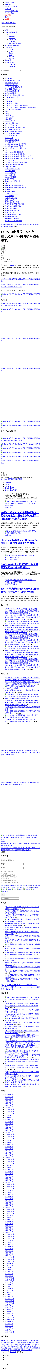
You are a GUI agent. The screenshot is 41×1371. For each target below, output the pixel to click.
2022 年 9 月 (9, 1190)
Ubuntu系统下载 (10, 177)
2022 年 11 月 (9, 1186)
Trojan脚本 (8, 101)
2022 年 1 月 (9, 1207)
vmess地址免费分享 (11, 83)
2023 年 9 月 (9, 1165)
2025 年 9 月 (9, 1115)
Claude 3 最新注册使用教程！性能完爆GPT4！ (21, 1037)
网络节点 (24, 1342)
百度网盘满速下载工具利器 (14, 204)
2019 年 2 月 (9, 1274)
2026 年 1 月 (9, 1107)
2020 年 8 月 (9, 1242)
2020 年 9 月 (9, 1240)
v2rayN (7, 113)
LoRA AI (8, 486)
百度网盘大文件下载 (12, 202)
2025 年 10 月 (9, 1113)
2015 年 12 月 (9, 1332)
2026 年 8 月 (9, 1095)
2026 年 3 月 (9, 1103)
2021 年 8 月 (9, 1217)
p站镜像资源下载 (11, 198)
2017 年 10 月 (9, 1303)
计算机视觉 (11, 226)
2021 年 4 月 (9, 1226)
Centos (11, 51)
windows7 (12, 36)
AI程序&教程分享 (11, 559)
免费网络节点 (9, 78)
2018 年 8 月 (9, 1284)
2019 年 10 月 (9, 1261)
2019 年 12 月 (9, 1257)
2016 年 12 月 (9, 1317)
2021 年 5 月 (9, 1224)
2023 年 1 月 (9, 1182)
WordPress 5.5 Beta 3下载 (13, 214)
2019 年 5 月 (9, 1269)
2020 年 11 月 (9, 1236)
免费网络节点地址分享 (13, 81)
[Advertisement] (20, 324)
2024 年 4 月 (9, 1151)
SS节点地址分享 (10, 93)
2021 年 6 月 (9, 1222)
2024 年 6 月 (9, 1147)
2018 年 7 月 (9, 1286)
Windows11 (12, 41)
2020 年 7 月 (9, 1244)
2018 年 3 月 (9, 1294)
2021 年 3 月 (9, 1228)
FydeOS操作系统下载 (12, 169)
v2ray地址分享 (10, 117)
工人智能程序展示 (11, 490)
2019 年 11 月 (9, 1259)
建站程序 (12, 66)
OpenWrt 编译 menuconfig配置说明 (16, 162)
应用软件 (12, 64)
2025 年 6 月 (9, 1122)
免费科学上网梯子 (26, 1350)
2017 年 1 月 (9, 1315)
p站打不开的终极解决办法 (14, 185)
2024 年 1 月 (9, 1157)
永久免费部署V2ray (11, 125)
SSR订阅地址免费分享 (12, 133)
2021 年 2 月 (9, 1230)
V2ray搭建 (8, 119)
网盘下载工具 (9, 212)
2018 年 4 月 (9, 1292)
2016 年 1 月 (9, 1330)
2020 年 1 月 (9, 1255)
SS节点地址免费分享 (12, 91)
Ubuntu (11, 49)
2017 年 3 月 (9, 1313)
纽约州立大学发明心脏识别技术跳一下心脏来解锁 (22, 971)
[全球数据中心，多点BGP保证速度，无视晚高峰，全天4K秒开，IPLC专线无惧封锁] (20, 370)
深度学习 (32, 224)
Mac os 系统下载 (10, 173)
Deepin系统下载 (10, 166)
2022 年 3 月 (9, 1203)
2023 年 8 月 (9, 1167)
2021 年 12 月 (9, 1209)
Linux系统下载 (10, 171)
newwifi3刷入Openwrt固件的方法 (16, 148)
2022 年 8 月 (9, 1192)
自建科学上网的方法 (31, 1344)
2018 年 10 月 (9, 1280)
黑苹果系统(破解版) (12, 45)
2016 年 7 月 (9, 1324)
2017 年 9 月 (9, 1305)
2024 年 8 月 (9, 1142)
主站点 (7, 17)
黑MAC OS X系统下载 (12, 181)
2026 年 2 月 (9, 1105)
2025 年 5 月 (9, 1124)
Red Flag (12, 58)
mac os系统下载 (10, 175)
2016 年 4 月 (9, 1326)
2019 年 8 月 (9, 1263)
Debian (11, 53)
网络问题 (8, 60)
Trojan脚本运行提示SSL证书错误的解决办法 (20, 107)
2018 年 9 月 (9, 1282)
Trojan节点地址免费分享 (13, 109)
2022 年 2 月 (9, 1205)
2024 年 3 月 (9, 1153)
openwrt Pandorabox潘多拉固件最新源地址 (19, 158)
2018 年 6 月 (9, 1288)
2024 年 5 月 (9, 1149)
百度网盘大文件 (10, 200)
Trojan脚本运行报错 (11, 103)
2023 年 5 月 (9, 1174)
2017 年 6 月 (9, 1307)
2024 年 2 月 (9, 1155)
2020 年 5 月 (9, 1249)
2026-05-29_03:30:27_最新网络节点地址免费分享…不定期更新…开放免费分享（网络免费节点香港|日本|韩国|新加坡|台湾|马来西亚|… (22, 630)
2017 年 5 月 (9, 1309)
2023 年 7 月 (9, 1169)
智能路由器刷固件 (11, 7)
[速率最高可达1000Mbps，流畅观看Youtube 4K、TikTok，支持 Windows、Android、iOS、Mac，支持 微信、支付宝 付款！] (20, 287)
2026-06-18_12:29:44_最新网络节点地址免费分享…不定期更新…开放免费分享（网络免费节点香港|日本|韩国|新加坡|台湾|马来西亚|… (22, 667)
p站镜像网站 (9, 196)
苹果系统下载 (9, 179)
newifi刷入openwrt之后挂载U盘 (15, 144)
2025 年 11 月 (9, 1111)
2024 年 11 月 (9, 1136)
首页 (6, 30)
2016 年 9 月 (9, 1322)
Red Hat (11, 56)
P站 (6, 183)
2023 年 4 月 (9, 1176)
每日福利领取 (9, 13)
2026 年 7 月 (9, 1097)
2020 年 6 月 (9, 1247)
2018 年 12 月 (9, 1278)
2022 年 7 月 (9, 1194)
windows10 (12, 39)
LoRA (7, 484)
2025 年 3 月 (9, 1128)
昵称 (3, 864)
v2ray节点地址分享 (11, 123)
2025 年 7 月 (9, 1120)
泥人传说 (12, 23)
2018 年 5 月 (9, 1290)
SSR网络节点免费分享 (12, 89)
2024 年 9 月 (9, 1140)
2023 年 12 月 (9, 1159)
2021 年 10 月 (9, 1213)
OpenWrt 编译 (9, 160)
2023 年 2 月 (9, 1180)
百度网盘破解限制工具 (13, 206)
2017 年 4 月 (9, 1311)
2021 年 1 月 (9, 1232)
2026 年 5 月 (9, 1101)
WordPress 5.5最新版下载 (13, 221)
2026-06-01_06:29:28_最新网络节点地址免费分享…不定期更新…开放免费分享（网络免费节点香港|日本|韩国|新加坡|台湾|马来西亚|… (22, 655)
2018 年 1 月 (9, 1297)
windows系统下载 (15, 43)
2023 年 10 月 (9, 1163)
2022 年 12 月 (9, 1184)
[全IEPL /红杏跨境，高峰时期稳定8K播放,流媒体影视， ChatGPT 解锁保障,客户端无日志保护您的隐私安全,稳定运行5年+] (20, 423)
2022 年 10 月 (9, 1188)
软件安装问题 (9, 62)
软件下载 (8, 9)
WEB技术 (8, 4)
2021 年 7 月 (9, 1219)
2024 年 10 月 (9, 1138)
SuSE (10, 55)
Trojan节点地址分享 (11, 97)
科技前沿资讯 (9, 2)
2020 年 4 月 (9, 1251)
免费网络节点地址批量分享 (14, 95)
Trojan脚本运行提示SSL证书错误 (16, 105)
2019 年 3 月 (9, 1272)
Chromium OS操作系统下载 (14, 164)
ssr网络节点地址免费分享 (13, 87)
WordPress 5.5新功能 (12, 219)
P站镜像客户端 (10, 191)
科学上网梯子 (16, 1340)
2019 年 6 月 (9, 1267)
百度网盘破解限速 (11, 208)
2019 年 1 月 (9, 1276)
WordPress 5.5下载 (11, 216)
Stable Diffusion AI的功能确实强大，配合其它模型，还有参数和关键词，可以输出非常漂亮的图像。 (20, 515)
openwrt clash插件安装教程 (14, 152)
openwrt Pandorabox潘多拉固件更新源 (18, 156)
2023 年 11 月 (9, 1161)
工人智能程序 (9, 488)
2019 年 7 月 (9, 1265)
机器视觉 (17, 224)
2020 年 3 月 (9, 1253)
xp (9, 34)
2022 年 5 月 (9, 1199)
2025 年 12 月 (9, 1109)
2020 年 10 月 (9, 1238)
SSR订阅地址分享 (11, 136)
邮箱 (3, 867)
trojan (6, 99)
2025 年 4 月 (9, 1126)
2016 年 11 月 (9, 1319)
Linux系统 (8, 47)
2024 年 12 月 (9, 1134)
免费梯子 (28, 1348)
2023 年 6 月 (9, 1172)
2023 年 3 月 (9, 1178)
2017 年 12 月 (9, 1299)
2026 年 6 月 (9, 1099)
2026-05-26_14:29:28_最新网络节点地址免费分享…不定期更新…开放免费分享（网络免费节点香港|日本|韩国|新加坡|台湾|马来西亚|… (22, 617)
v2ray (6, 111)
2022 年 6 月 (9, 1197)
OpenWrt (8, 150)
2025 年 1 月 (9, 1132)
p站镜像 (7, 189)
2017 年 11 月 (9, 1301)
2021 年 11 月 (9, 1211)
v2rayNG (8, 115)
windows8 (12, 38)
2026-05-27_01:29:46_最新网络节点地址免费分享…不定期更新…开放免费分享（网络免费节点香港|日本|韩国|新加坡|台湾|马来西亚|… (22, 642)
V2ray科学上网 (10, 121)
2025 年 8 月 (9, 1117)
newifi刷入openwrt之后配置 (14, 146)
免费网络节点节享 (11, 85)
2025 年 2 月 (9, 1130)
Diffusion (12, 265)
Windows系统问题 (11, 32)
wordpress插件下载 (11, 11)
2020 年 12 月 (9, 1234)
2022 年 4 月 (9, 1201)
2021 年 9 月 (9, 1215)
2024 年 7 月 (9, 1145)
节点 (19, 1342)
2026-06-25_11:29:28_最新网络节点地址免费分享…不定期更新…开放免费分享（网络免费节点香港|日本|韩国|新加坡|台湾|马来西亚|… (22, 703)
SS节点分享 (9, 138)
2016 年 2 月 (9, 1328)
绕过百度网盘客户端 (12, 210)
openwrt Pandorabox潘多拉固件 (15, 154)
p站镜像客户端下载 (11, 194)
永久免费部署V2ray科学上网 (15, 127)
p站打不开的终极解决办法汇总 (15, 187)
